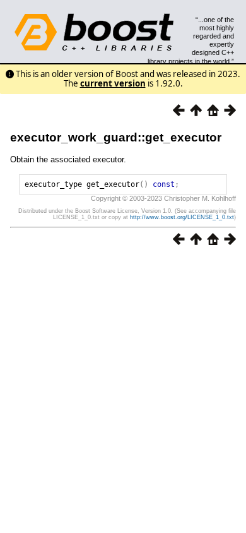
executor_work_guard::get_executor (115, 137)
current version (113, 83)
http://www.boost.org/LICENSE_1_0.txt (182, 217)
